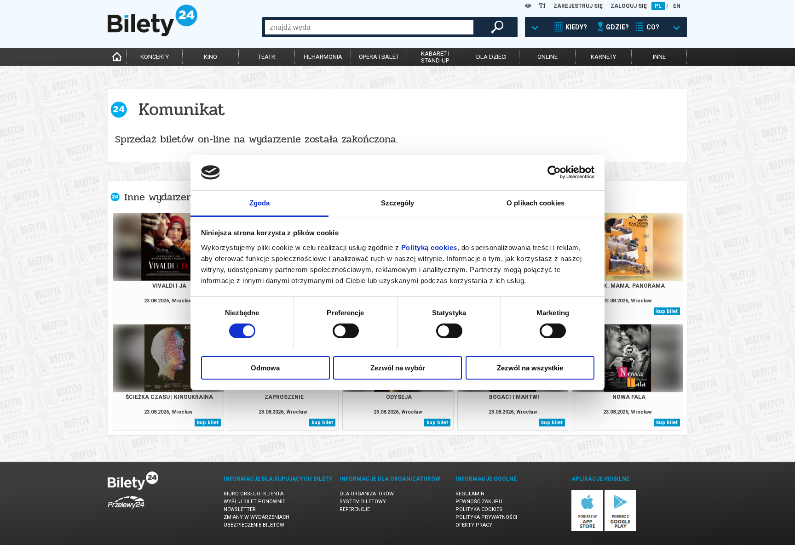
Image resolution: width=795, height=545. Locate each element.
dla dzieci (491, 56)
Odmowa (265, 368)
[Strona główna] (152, 34)
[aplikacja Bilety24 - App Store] (587, 530)
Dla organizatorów (367, 494)
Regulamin (469, 494)
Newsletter (240, 509)
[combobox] (369, 27)
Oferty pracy (473, 525)
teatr (266, 56)
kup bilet (667, 311)
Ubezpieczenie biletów (254, 525)
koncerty (154, 56)
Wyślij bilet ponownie (254, 502)
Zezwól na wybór (397, 368)
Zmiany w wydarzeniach (256, 517)
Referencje (355, 509)
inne (659, 56)
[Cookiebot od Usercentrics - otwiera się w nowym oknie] (554, 172)
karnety (603, 56)
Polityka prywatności (486, 517)
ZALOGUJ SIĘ (629, 6)
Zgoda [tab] (259, 203)
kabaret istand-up (435, 57)
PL (658, 6)
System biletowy (363, 502)
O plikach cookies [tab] (536, 203)
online (547, 56)
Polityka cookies (478, 509)
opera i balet (379, 56)
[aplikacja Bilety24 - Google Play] (620, 530)
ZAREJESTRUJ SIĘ (578, 6)
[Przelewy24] (126, 510)
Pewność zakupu (478, 502)
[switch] (346, 331)
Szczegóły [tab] (398, 203)
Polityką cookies (429, 247)
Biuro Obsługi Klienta (253, 494)
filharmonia (323, 56)
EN (676, 6)
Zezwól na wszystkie (530, 368)
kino (210, 56)
